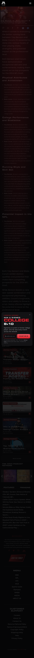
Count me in (23, 336)
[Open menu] (30, 3)
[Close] (29, 314)
